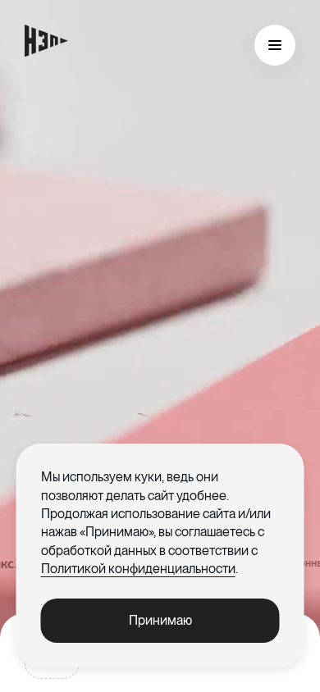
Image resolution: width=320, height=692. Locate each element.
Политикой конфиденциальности (138, 568)
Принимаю (160, 620)
